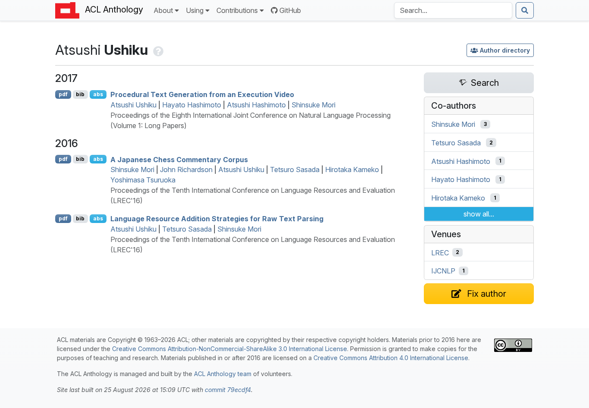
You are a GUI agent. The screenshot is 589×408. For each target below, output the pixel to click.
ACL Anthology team (222, 373)
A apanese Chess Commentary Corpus (179, 159)
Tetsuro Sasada (295, 169)
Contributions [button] (237, 10)
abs (98, 94)
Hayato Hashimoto (191, 104)
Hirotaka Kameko (352, 169)
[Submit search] (525, 10)
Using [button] (195, 10)
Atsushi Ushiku (133, 104)
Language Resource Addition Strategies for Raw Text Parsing (216, 218)
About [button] (163, 10)
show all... (479, 214)
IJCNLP (443, 271)
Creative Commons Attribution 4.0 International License (390, 357)
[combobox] (453, 10)
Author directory (505, 50)
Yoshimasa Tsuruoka (142, 180)
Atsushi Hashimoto (256, 104)
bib (80, 94)
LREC (440, 252)
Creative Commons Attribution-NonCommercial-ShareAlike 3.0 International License (229, 348)
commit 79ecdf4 (228, 389)
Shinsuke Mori (313, 104)
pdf (63, 94)
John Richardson (186, 169)
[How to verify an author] (157, 49)
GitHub (290, 10)
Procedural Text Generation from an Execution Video (202, 94)
